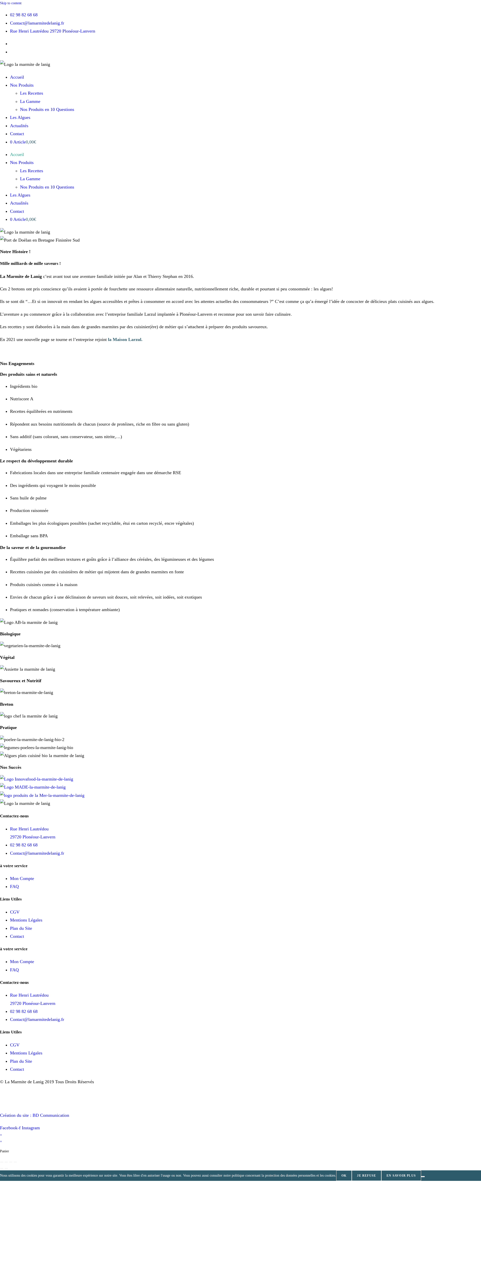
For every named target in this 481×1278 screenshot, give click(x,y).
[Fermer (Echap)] (15, 1162)
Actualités (19, 125)
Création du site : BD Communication (34, 1115)
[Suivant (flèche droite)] (6, 1168)
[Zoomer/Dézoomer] (2, 1162)
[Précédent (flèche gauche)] (2, 1168)
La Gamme (30, 101)
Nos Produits (22, 85)
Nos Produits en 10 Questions (47, 109)
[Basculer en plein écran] (6, 1162)
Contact (17, 133)
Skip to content (11, 3)
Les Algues (20, 117)
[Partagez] (11, 1162)
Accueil (17, 77)
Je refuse (366, 1175)
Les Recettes (31, 93)
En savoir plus (401, 1175)
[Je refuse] (423, 1176)
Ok (343, 1175)
